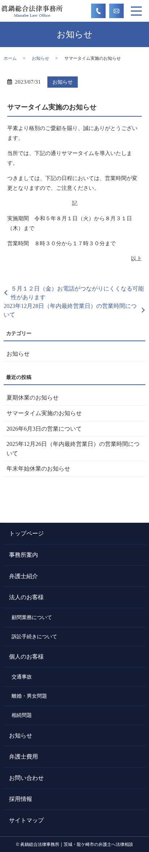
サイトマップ (26, 820)
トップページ (26, 533)
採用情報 (20, 799)
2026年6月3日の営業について (44, 429)
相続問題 (22, 715)
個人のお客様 (26, 656)
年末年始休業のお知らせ (38, 468)
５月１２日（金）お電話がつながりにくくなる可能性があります (77, 292)
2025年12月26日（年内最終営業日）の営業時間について (73, 448)
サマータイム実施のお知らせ (44, 413)
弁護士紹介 (23, 576)
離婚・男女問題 (29, 696)
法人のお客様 (26, 597)
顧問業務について (32, 617)
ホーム (10, 58)
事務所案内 (23, 555)
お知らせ (40, 58)
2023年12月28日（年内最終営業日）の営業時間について (70, 310)
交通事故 (22, 677)
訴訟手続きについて (34, 636)
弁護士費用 (23, 756)
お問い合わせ (26, 778)
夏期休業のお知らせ (33, 397)
